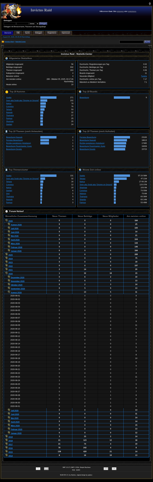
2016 (11, 448)
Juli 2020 (15, 411)
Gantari (9, 124)
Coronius (10, 106)
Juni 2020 (15, 414)
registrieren (132, 11)
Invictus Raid (41, 10)
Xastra (8, 97)
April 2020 (15, 422)
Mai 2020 (15, 418)
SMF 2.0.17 (66, 467)
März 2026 (15, 244)
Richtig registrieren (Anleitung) (18, 143)
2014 (11, 456)
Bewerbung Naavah (14, 137)
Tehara (9, 109)
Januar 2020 (16, 433)
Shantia (83, 200)
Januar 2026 (16, 251)
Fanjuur (9, 118)
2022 (11, 266)
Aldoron (83, 194)
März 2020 (15, 426)
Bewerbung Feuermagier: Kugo (19, 146)
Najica (8, 103)
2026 (11, 221)
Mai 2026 (15, 236)
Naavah (9, 112)
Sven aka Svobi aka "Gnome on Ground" (22, 100)
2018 (11, 441)
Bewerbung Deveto (14, 149)
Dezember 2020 (17, 277)
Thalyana (10, 115)
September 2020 (18, 289)
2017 (11, 444)
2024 (11, 259)
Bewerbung (84, 97)
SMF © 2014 (75, 467)
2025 (11, 255)
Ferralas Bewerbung (14, 140)
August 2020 (16, 293)
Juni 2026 (15, 232)
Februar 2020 (16, 429)
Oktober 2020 (16, 285)
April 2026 (15, 240)
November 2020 (18, 281)
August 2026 (16, 225)
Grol (8, 194)
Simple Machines (85, 467)
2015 (11, 452)
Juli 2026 (15, 228)
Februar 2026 (16, 247)
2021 (11, 270)
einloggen (120, 11)
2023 (11, 262)
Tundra (144, 76)
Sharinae (10, 121)
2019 (11, 437)
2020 (11, 274)
